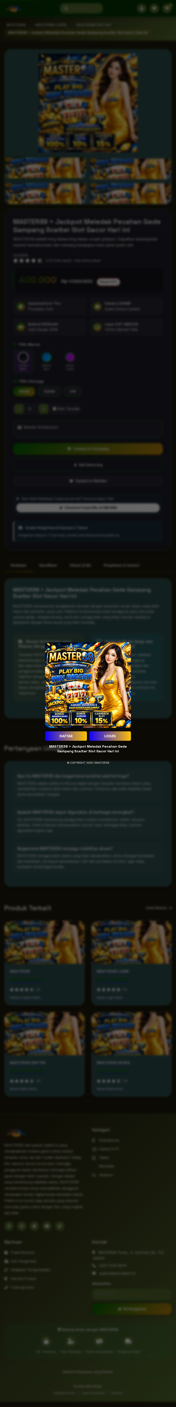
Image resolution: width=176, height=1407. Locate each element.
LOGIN (110, 736)
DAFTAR (66, 736)
